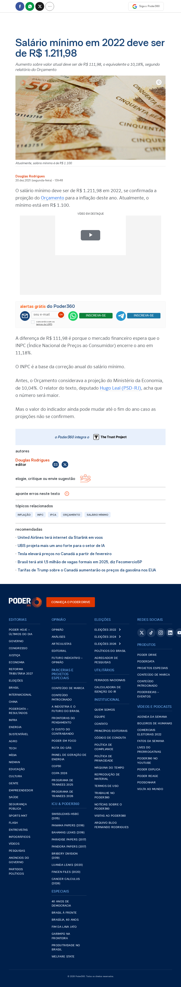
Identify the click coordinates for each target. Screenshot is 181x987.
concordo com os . (45, 323)
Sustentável (18, 734)
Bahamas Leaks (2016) (68, 832)
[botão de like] (85, 478)
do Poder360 (47, 306)
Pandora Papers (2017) (69, 846)
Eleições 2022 (105, 629)
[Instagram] (160, 632)
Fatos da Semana (150, 741)
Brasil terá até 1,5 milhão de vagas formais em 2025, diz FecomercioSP (80, 561)
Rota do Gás (62, 748)
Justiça (14, 655)
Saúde (14, 797)
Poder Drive (147, 655)
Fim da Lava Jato (64, 927)
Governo (16, 641)
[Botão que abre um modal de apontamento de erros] (67, 493)
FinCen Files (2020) (66, 872)
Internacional (20, 694)
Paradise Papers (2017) (69, 839)
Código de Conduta (110, 737)
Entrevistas (18, 830)
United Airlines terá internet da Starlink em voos (60, 537)
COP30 (56, 766)
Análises (58, 637)
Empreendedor (21, 790)
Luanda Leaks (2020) (67, 865)
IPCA (53, 514)
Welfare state (63, 956)
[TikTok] (151, 632)
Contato (101, 724)
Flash (13, 823)
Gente (14, 783)
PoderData (145, 661)
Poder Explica (148, 769)
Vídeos (14, 843)
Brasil (14, 687)
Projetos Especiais (152, 668)
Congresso (18, 648)
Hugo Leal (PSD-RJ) (120, 388)
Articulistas (61, 644)
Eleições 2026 (105, 644)
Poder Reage (147, 776)
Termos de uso (106, 786)
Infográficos (19, 837)
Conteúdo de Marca (68, 688)
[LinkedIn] (170, 632)
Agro (13, 741)
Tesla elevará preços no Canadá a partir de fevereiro (64, 553)
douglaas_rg (65, 464)
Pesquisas (17, 850)
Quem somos (104, 709)
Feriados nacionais (109, 680)
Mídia (13, 755)
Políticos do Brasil (110, 651)
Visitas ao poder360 (110, 815)
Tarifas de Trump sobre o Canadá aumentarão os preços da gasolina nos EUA (87, 570)
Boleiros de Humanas (154, 723)
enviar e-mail (55, 464)
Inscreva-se (96, 315)
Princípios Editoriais (110, 731)
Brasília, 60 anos (65, 919)
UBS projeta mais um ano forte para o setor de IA (61, 545)
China (13, 702)
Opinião (57, 629)
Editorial (59, 651)
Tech (12, 748)
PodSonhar (146, 782)
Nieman (14, 762)
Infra (13, 720)
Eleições (16, 680)
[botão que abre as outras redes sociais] (49, 6)
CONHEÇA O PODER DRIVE (70, 602)
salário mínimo (97, 514)
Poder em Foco (64, 741)
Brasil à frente (64, 912)
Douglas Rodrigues (30, 176)
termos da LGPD (44, 324)
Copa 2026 (59, 773)
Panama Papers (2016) (68, 825)
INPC (40, 514)
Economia (17, 662)
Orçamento (52, 198)
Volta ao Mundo (150, 789)
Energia (15, 727)
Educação (17, 769)
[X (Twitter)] (141, 632)
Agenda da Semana (152, 717)
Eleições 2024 (105, 637)
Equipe (99, 717)
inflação (24, 514)
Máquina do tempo (109, 767)
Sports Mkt (18, 815)
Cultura (15, 776)
